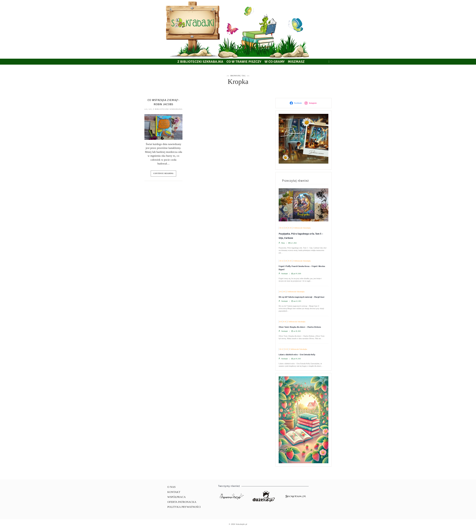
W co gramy (275, 62)
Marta (283, 243)
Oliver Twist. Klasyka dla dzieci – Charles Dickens (300, 327)
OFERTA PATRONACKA (181, 501)
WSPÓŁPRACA (176, 496)
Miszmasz (296, 62)
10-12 (281, 228)
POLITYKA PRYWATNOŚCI (184, 506)
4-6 (146, 109)
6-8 (150, 109)
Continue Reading (163, 173)
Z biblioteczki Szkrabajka (200, 62)
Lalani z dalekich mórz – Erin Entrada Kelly (297, 354)
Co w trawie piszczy (243, 62)
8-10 (289, 228)
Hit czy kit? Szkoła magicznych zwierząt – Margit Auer (302, 297)
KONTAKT (173, 492)
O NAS (171, 486)
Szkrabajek (284, 273)
